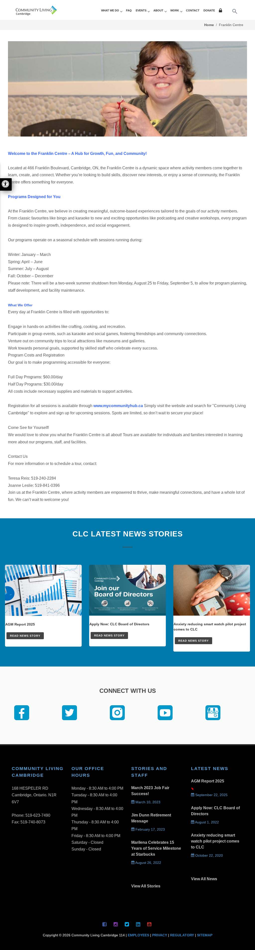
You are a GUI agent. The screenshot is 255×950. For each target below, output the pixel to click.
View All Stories (145, 886)
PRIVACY (159, 935)
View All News (204, 879)
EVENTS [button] (141, 10)
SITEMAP (204, 935)
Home (209, 25)
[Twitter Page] (127, 924)
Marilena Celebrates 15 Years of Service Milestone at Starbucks (156, 848)
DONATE (209, 10)
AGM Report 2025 (207, 781)
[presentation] (7, 713)
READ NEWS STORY (25, 635)
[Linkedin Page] (138, 924)
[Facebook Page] (105, 924)
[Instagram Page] (116, 924)
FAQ (129, 10)
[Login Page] (221, 11)
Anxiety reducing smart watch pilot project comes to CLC (215, 841)
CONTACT (192, 10)
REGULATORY (182, 935)
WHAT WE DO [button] (110, 10)
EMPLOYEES (138, 935)
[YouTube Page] (149, 924)
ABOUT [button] (158, 10)
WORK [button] (174, 10)
